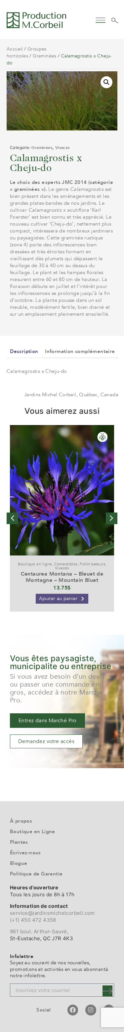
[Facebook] (72, 1010)
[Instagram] (90, 1010)
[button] (100, 19)
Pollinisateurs (92, 564)
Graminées (45, 56)
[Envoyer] (107, 990)
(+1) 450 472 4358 (33, 920)
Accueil (15, 49)
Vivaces (62, 147)
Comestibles (65, 564)
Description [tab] (24, 351)
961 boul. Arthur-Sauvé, (39, 931)
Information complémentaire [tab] (80, 351)
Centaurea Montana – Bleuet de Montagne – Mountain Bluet (62, 577)
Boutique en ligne (35, 564)
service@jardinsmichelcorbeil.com (52, 913)
